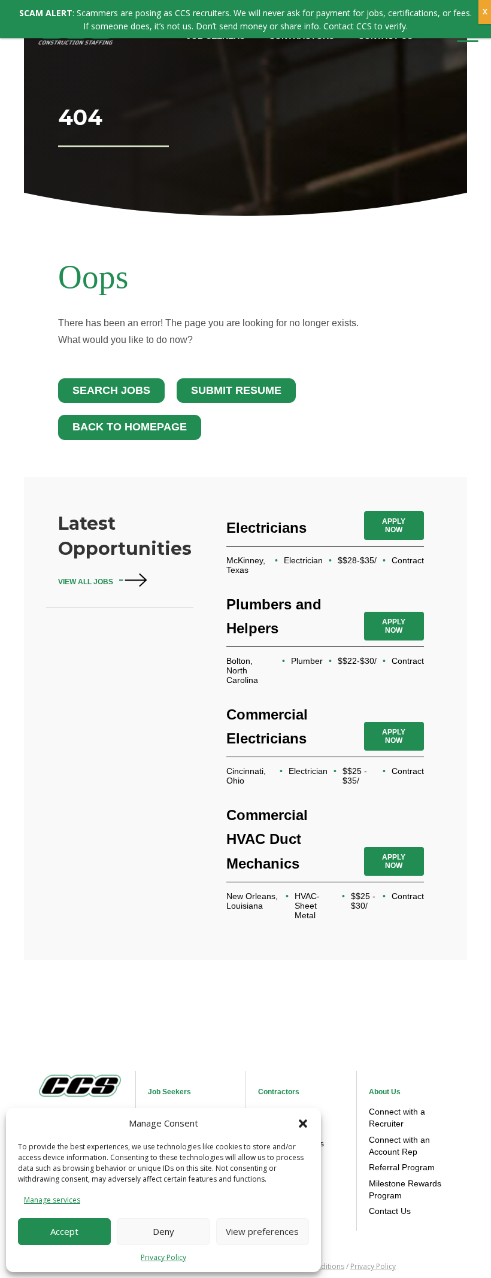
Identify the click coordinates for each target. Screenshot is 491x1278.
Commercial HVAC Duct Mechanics (267, 839)
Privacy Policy (163, 1257)
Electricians (266, 528)
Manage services (52, 1200)
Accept (64, 1231)
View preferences (262, 1231)
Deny (163, 1231)
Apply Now (393, 525)
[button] (303, 1124)
